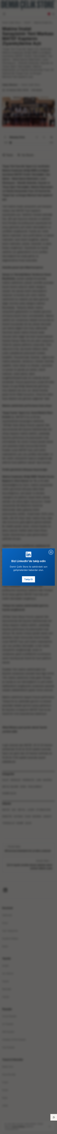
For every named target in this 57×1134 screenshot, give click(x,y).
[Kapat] (51, 552)
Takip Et (28, 579)
